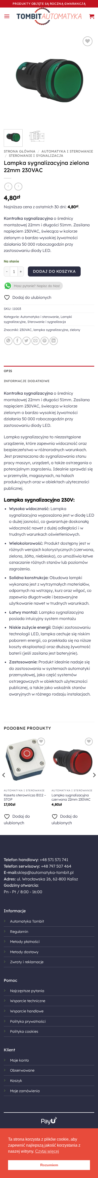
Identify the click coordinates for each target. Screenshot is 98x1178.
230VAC (26, 330)
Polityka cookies (24, 1031)
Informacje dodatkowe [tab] (27, 381)
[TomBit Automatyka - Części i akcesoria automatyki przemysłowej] (49, 16)
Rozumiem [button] (49, 1165)
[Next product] (8, 186)
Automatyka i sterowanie (67, 151)
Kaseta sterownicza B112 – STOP (25, 797)
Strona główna (19, 151)
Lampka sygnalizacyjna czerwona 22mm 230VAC (71, 797)
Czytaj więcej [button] (47, 1151)
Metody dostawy (24, 952)
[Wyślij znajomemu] (35, 341)
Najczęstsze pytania (27, 991)
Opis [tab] (8, 371)
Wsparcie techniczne (27, 1001)
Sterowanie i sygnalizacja (36, 155)
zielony (75, 330)
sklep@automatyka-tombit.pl (45, 872)
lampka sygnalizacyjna (50, 330)
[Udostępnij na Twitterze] (26, 341)
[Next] (86, 80)
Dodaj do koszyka (54, 271)
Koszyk (16, 1080)
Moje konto (19, 1060)
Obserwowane (22, 1070)
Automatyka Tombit (27, 921)
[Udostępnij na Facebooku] (17, 341)
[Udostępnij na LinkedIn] (54, 341)
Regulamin (19, 931)
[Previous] (11, 80)
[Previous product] (18, 186)
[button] (7, 16)
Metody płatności (25, 941)
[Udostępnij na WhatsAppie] (8, 341)
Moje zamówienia (25, 1091)
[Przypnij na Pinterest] (44, 341)
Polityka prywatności (28, 1021)
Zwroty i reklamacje (26, 962)
